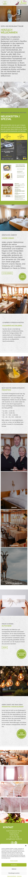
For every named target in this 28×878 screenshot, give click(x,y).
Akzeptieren (14, 864)
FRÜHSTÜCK (6, 390)
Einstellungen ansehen (14, 873)
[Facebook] (12, 842)
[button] (26, 845)
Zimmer (14, 507)
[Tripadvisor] (15, 842)
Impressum (19, 876)
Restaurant (14, 545)
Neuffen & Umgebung (14, 583)
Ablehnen (14, 869)
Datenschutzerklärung (11, 876)
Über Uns (14, 469)
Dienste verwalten (14, 860)
